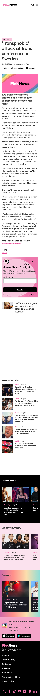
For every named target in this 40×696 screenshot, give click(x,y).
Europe (4, 252)
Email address (11, 277)
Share (6, 68)
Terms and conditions (11, 677)
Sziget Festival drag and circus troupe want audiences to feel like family (15, 605)
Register (20, 290)
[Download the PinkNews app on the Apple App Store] (8, 636)
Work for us (7, 672)
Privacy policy (8, 681)
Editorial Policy (8, 660)
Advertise (6, 668)
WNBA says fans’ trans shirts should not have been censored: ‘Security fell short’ (26, 403)
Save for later (19, 68)
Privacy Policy (30, 295)
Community (7, 39)
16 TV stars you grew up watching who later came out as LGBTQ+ (26, 307)
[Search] (32, 5)
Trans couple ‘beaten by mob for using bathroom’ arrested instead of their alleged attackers (26, 418)
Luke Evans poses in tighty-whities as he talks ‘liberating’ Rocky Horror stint (14, 511)
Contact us (6, 664)
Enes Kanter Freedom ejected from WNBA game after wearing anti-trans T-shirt (25, 390)
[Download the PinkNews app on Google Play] (24, 636)
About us (5, 655)
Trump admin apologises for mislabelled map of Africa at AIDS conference (26, 431)
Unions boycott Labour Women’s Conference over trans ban (25, 445)
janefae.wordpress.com (12, 243)
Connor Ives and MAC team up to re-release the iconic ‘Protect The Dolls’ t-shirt (14, 557)
